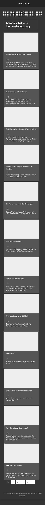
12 (8, 134)
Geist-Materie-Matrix (14, 241)
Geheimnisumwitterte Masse (16, 92)
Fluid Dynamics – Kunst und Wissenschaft (21, 129)
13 (8, 60)
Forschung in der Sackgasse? (17, 428)
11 (8, 172)
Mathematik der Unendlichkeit (17, 316)
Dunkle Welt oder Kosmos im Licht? (18, 391)
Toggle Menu (24, 3)
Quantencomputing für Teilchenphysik (19, 204)
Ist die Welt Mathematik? (15, 278)
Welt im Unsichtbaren (14, 465)
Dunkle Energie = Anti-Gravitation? (18, 54)
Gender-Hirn (10, 353)
